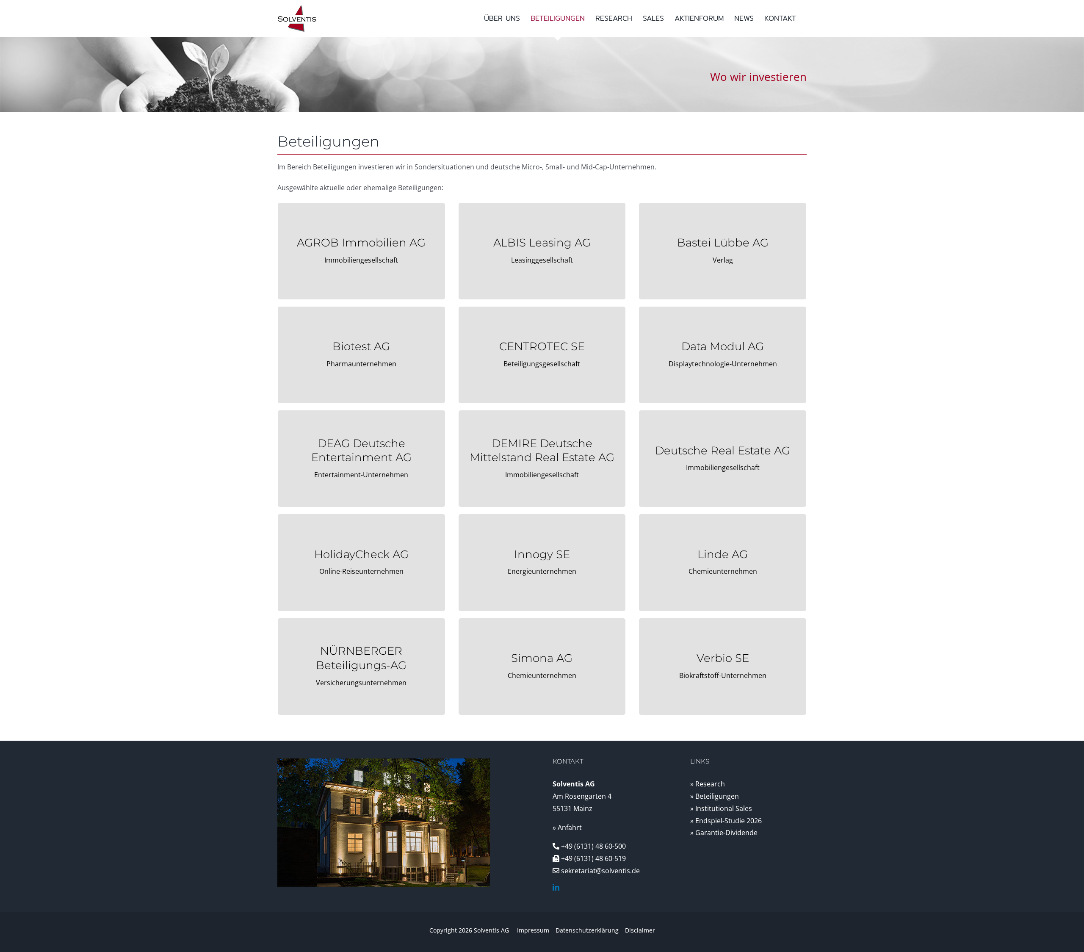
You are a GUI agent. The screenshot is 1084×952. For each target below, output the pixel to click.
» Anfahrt (567, 827)
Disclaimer (640, 930)
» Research (707, 784)
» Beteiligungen (714, 796)
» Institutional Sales (721, 808)
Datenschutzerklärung (587, 930)
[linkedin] (556, 887)
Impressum (533, 930)
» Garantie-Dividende (724, 832)
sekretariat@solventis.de (600, 870)
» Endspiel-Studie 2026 (726, 820)
